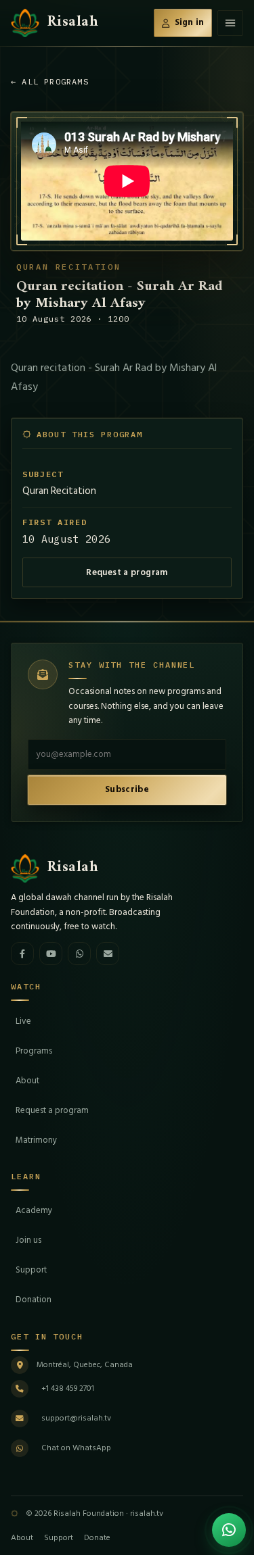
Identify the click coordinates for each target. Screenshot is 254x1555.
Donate (97, 1537)
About (27, 1080)
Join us (28, 1240)
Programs (34, 1050)
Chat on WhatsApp (76, 1447)
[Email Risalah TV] (107, 953)
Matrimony (36, 1140)
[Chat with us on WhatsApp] (229, 1530)
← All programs (50, 81)
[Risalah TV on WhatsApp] (79, 953)
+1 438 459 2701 (67, 1388)
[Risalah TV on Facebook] (22, 953)
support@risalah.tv (76, 1418)
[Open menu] (230, 23)
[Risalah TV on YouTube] (50, 953)
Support (31, 1269)
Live (23, 1021)
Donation (33, 1299)
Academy (34, 1210)
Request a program (127, 572)
